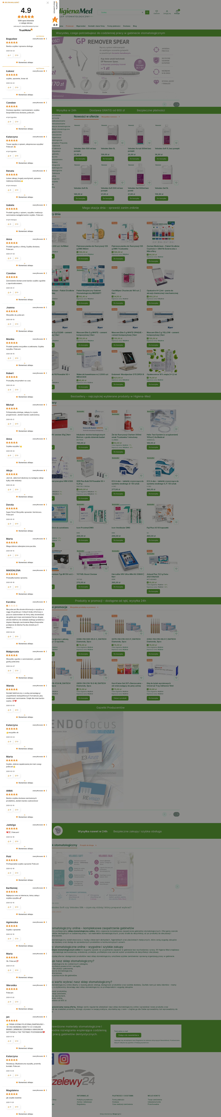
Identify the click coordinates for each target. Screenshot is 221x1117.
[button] (3, 2)
